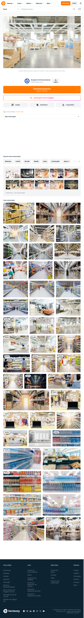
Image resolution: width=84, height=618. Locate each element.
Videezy (6, 575)
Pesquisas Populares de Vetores (31, 583)
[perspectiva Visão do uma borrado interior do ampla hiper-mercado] (15, 288)
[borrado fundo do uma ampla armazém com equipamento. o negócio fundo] (35, 380)
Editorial (39, 3)
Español (75, 572)
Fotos (19, 3)
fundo (18, 160)
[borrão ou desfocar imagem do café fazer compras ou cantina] (63, 527)
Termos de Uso (59, 610)
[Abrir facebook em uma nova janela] (24, 610)
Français (75, 581)
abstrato (8, 160)
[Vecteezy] (3, 3)
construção (55, 160)
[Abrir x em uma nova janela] (40, 610)
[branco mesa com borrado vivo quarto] (40, 437)
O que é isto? (19, 112)
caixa (45, 160)
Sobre (52, 577)
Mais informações (10, 115)
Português (75, 575)
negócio (67, 160)
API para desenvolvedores (9, 585)
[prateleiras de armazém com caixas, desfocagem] (18, 212)
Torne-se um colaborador (54, 581)
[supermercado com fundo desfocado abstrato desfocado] (15, 269)
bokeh (36, 160)
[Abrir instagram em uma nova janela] (27, 610)
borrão (27, 160)
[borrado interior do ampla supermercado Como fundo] (15, 306)
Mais (48, 3)
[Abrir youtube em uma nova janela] (43, 610)
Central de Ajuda (53, 570)
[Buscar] (74, 9)
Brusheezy (6, 569)
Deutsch (75, 578)
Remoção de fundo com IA (9, 594)
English (74, 569)
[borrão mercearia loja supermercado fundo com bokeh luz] (16, 362)
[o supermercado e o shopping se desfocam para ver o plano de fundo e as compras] (15, 437)
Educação (6, 581)
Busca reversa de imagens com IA (9, 590)
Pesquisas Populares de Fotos (33, 589)
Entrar (74, 3)
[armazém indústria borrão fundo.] (15, 232)
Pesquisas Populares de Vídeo (31, 594)
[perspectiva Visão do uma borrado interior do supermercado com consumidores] (68, 288)
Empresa (6, 578)
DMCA (29, 574)
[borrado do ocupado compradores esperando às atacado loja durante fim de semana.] (67, 269)
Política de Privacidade (72, 610)
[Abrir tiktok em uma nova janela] (37, 610)
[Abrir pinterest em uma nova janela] (34, 610)
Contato (52, 574)
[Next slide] (76, 160)
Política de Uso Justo (71, 612)
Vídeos (28, 3)
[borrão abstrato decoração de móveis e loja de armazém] (42, 306)
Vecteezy (6, 572)
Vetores (9, 3)
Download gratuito (42, 89)
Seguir (56, 82)
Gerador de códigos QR (10, 599)
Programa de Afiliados (31, 578)
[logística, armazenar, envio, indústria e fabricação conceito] (58, 212)
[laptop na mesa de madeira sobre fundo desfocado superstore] (66, 399)
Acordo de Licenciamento (32, 570)
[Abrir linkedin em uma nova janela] (30, 610)
